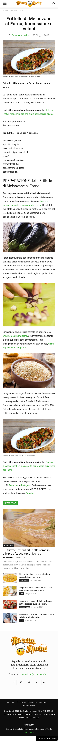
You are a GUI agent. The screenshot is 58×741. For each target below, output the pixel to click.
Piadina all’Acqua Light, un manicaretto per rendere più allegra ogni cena (29, 466)
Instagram (26, 485)
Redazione (32, 702)
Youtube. (30, 493)
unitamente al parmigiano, (15, 336)
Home (5, 10)
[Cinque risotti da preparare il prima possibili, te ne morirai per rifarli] (10, 578)
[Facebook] (14, 682)
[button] (4, 4)
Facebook (14, 485)
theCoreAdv (29, 732)
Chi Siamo (21, 702)
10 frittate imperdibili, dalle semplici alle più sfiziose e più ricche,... (26, 551)
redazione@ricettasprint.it (35, 674)
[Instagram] (21, 682)
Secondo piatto (16, 10)
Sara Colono (8, 557)
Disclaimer (44, 702)
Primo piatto (24, 580)
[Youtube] (44, 682)
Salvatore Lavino (21, 35)
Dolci (21, 594)
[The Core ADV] (29, 726)
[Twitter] (36, 682)
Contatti (10, 702)
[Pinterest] (29, 682)
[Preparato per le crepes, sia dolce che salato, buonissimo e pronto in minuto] (10, 591)
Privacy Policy (29, 705)
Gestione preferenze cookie (46, 738)
